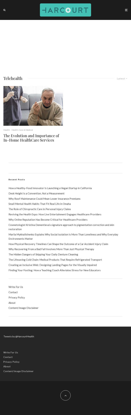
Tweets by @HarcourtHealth (18, 336)
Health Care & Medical (22, 130)
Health (6, 130)
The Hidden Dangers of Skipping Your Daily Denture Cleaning (43, 254)
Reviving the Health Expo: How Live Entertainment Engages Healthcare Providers (55, 214)
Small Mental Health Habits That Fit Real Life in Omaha (40, 203)
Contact (13, 292)
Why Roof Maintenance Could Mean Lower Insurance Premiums (45, 198)
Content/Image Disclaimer (24, 307)
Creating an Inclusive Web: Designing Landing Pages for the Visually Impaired (53, 264)
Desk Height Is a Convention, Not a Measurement (36, 193)
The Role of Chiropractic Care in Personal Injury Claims (40, 209)
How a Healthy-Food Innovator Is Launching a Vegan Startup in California (50, 188)
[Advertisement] (65, 45)
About (12, 302)
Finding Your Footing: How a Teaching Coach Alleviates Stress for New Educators (55, 270)
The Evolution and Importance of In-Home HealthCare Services (31, 137)
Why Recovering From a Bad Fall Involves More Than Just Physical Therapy (51, 249)
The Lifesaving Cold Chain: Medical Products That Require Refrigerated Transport (55, 259)
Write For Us (16, 286)
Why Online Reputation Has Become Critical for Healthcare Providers (48, 219)
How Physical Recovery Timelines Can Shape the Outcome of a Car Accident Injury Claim (58, 243)
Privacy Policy (17, 297)
